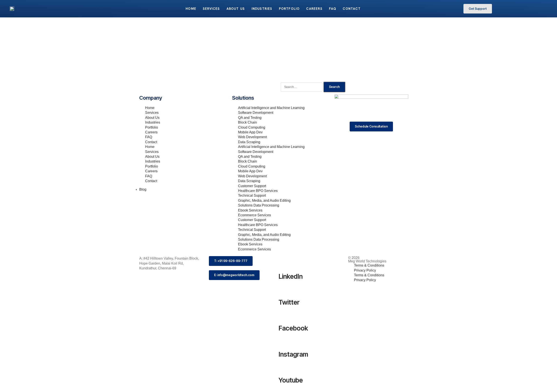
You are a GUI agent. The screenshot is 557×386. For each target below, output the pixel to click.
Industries (262, 9)
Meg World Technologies (367, 261)
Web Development (252, 137)
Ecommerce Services (254, 215)
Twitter (289, 302)
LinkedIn (290, 276)
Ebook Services (250, 210)
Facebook (293, 328)
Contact (351, 9)
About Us (235, 9)
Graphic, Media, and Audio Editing (264, 200)
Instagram (293, 354)
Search (334, 87)
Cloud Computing (251, 127)
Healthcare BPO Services (258, 191)
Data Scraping (249, 142)
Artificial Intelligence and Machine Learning (271, 108)
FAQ (332, 9)
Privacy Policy (365, 270)
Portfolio (289, 9)
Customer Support (252, 186)
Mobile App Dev (250, 132)
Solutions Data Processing (258, 205)
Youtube (290, 380)
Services (211, 9)
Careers (314, 9)
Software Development (255, 112)
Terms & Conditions (369, 265)
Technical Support (252, 195)
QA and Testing (250, 117)
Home (191, 9)
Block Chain (247, 122)
